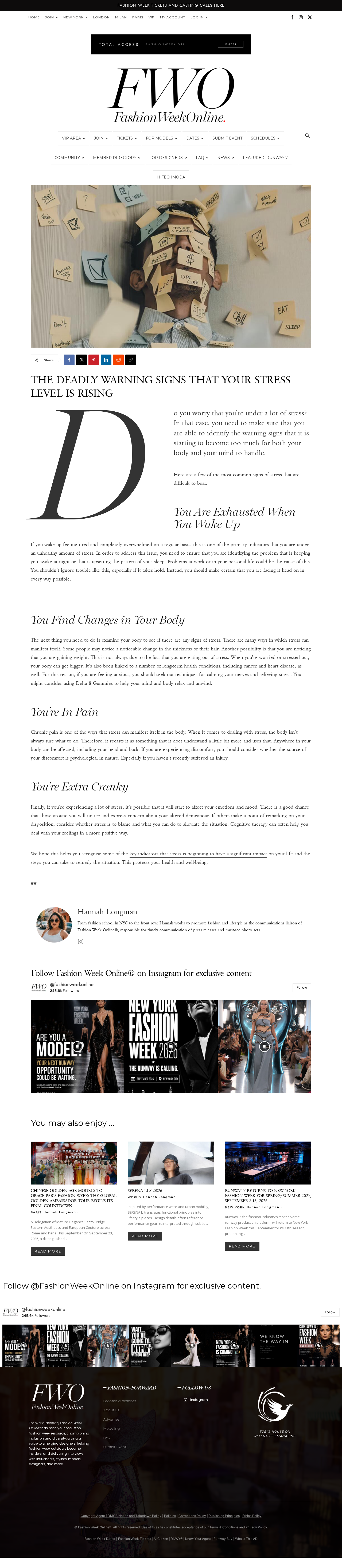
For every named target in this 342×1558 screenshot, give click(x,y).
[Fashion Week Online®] (171, 96)
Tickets (125, 138)
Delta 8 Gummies (94, 683)
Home (34, 17)
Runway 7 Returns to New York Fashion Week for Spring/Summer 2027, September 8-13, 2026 (268, 1195)
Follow (302, 987)
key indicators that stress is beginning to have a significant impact (198, 854)
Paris (137, 17)
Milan (121, 17)
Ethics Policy (252, 1516)
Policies (170, 1516)
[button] (307, 136)
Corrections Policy (192, 1516)
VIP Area (71, 138)
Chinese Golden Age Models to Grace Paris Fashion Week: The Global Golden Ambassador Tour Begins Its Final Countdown (73, 1198)
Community (67, 157)
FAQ (200, 157)
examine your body (122, 640)
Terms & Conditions (223, 1527)
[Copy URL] (130, 360)
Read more (48, 1251)
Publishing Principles (224, 1516)
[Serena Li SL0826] (171, 1163)
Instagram (199, 1399)
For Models (159, 138)
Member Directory (114, 157)
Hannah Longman (107, 912)
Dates (192, 138)
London (101, 17)
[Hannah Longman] (54, 926)
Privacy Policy (256, 1527)
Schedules (263, 138)
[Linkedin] (106, 360)
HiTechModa (171, 177)
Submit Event (227, 138)
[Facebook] (292, 17)
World (134, 1197)
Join (49, 17)
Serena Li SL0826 (145, 1190)
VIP (152, 17)
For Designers (166, 157)
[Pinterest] (93, 360)
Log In (197, 17)
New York (73, 17)
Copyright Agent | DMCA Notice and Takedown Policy (121, 1516)
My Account (172, 17)
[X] (310, 17)
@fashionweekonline (72, 984)
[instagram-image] (77, 1046)
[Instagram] (301, 17)
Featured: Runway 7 (265, 157)
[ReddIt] (118, 360)
